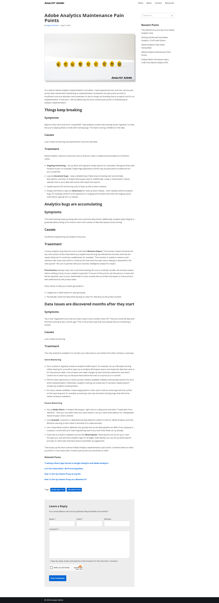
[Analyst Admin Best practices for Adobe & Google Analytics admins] (54, 3)
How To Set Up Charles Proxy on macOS (62, 474)
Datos (140, 3)
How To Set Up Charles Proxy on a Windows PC (65, 479)
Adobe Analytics (57, 490)
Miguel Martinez (53, 25)
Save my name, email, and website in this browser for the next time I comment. (84, 561)
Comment (54, 529)
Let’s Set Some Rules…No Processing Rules (63, 468)
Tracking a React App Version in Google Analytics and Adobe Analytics (76, 463)
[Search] (172, 15)
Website (107, 519)
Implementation (74, 490)
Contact (158, 3)
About (149, 3)
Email (80, 519)
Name (52, 519)
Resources (169, 3)
